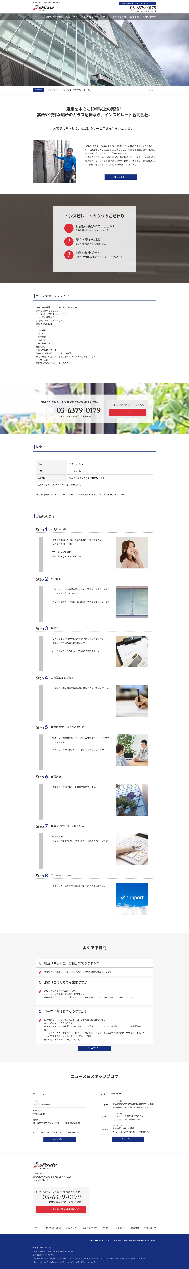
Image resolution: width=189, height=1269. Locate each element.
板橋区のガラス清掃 (138, 1258)
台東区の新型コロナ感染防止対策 (45, 1251)
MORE (151, 90)
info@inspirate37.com (69, 556)
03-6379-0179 (143, 7)
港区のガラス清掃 (72, 1262)
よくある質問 (119, 16)
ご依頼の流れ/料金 (52, 16)
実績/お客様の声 (89, 16)
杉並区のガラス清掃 (41, 1262)
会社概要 (134, 16)
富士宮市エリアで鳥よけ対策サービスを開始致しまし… (58, 1122)
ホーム (36, 16)
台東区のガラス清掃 (66, 1251)
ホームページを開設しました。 (77, 89)
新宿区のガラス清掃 (88, 1262)
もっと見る (93, 1047)
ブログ (105, 16)
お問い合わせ (149, 16)
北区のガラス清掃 (106, 1258)
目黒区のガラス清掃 (57, 1262)
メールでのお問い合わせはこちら (63, 1209)
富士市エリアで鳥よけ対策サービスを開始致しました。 (58, 1131)
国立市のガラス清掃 (41, 1258)
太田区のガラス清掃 (75, 1258)
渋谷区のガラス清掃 (91, 1258)
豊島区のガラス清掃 (122, 1258)
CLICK (127, 412)
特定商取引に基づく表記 (112, 1240)
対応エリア (72, 16)
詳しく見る (119, 176)
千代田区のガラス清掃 (58, 1258)
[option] (102, 89)
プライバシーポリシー (95, 1240)
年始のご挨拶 (39, 1112)
